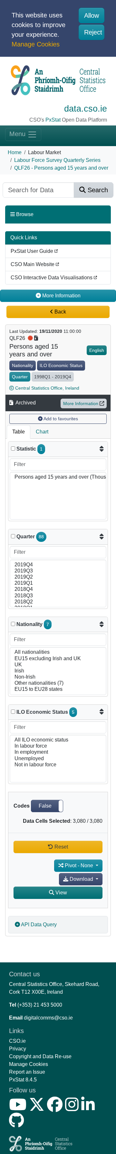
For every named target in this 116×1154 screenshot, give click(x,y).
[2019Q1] (58, 583)
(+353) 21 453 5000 (39, 1005)
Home (15, 152)
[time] (13, 536)
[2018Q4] (58, 589)
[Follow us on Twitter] (38, 1108)
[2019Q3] (58, 571)
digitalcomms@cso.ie (48, 1017)
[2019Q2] (58, 577)
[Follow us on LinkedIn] (89, 1108)
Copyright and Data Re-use (40, 1056)
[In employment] (58, 752)
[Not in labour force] (58, 765)
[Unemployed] (58, 759)
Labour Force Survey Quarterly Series (57, 160)
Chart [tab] (42, 431)
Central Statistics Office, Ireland (47, 388)
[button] (47, 806)
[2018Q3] (58, 596)
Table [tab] (18, 431)
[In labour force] (58, 746)
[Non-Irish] (58, 677)
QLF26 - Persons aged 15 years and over (61, 168)
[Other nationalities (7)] (58, 683)
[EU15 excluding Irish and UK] (58, 659)
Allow (91, 15)
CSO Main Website (33, 264)
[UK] (58, 665)
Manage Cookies (36, 44)
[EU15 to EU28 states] (58, 689)
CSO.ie (17, 1041)
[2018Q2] (58, 602)
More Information (80, 403)
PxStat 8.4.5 (23, 1079)
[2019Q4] (58, 565)
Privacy (17, 1048)
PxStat (53, 120)
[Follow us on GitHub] (18, 1124)
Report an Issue (27, 1072)
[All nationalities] (58, 652)
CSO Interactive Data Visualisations (52, 277)
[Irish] (58, 671)
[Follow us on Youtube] (19, 1108)
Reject (93, 32)
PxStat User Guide (32, 251)
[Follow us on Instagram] (73, 1108)
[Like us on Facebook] (56, 1108)
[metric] (13, 448)
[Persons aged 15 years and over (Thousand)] (58, 477)
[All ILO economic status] (58, 740)
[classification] (13, 624)
